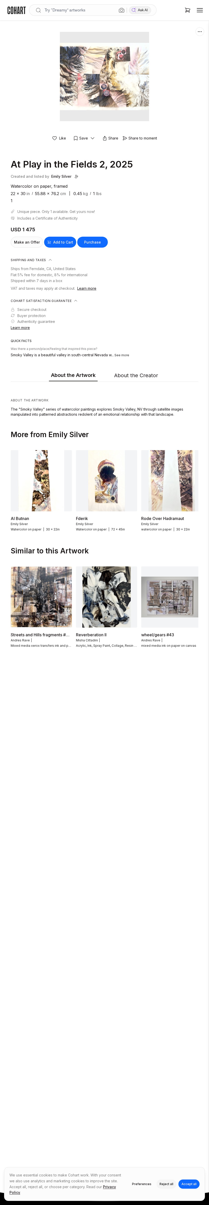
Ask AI (143, 10)
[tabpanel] (104, 400)
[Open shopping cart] (187, 10)
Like (62, 138)
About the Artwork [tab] (73, 375)
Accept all (189, 1184)
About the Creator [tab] (136, 375)
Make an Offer (27, 242)
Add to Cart (63, 242)
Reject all (166, 1184)
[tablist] (104, 376)
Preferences (141, 1184)
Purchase (92, 242)
